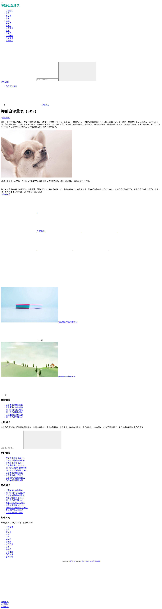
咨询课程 (9, 41)
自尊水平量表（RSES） (15, 465)
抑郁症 (8, 23)
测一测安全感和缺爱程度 (16, 468)
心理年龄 (9, 36)
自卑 (7, 31)
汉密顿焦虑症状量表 (14, 473)
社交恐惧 (9, 28)
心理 (7, 21)
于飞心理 (73, 561)
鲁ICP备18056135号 (88, 561)
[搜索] (77, 71)
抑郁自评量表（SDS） (15, 458)
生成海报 (41, 231)
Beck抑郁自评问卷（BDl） (17, 470)
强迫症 (8, 33)
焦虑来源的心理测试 (14, 475)
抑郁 (3, 194)
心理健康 (9, 38)
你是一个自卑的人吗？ (15, 503)
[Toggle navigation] (2, 2)
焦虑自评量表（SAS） (15, 463)
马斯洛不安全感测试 (14, 510)
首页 (11, 86)
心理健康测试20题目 (14, 513)
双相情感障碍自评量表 (15, 460)
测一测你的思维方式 (14, 500)
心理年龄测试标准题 (14, 480)
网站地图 (97, 561)
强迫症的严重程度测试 (15, 478)
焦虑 (7, 13)
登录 (3, 82)
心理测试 (9, 11)
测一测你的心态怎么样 (15, 493)
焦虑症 (8, 26)
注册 (7, 82)
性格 (7, 18)
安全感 (8, 16)
